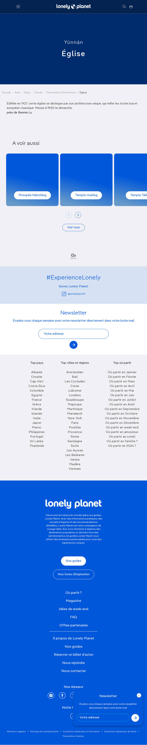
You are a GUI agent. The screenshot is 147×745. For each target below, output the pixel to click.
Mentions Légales (16, 732)
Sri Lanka (36, 441)
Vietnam (75, 469)
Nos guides (73, 561)
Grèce (36, 404)
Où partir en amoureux (122, 432)
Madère (75, 464)
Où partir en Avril (122, 386)
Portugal (36, 436)
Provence (75, 432)
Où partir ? (73, 593)
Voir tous (73, 227)
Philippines (37, 432)
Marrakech (74, 413)
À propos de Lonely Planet (73, 638)
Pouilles (75, 427)
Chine (27, 92)
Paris (75, 423)
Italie (37, 418)
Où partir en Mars (122, 381)
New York (75, 418)
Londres (75, 395)
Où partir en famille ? (122, 441)
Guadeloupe (75, 400)
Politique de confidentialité (44, 732)
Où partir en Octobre (122, 413)
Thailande (36, 446)
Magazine (73, 601)
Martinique (75, 409)
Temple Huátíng (86, 195)
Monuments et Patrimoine (61, 92)
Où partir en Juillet (122, 400)
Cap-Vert (36, 381)
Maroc (37, 427)
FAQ (73, 617)
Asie (17, 92)
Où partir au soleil (122, 436)
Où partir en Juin (122, 395)
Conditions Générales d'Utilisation (81, 732)
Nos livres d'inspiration (73, 574)
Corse (74, 386)
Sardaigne (75, 441)
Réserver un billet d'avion (73, 654)
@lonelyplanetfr (76, 294)
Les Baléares (75, 455)
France (37, 400)
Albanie (36, 372)
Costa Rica (37, 386)
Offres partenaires (73, 625)
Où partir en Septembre (122, 409)
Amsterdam (74, 372)
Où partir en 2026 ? (122, 446)
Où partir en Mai (122, 390)
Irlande (37, 409)
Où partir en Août (122, 404)
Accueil (6, 92)
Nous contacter (73, 671)
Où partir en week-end (122, 427)
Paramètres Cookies (73, 736)
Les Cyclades (75, 381)
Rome (75, 436)
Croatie (36, 377)
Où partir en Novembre (122, 418)
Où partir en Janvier (122, 372)
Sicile (75, 446)
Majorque (75, 404)
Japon (36, 423)
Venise (75, 459)
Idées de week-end (73, 609)
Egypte (36, 395)
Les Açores (75, 450)
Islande (36, 413)
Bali (75, 377)
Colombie (37, 390)
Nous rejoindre (73, 663)
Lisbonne (75, 390)
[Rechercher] (124, 6)
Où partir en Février (122, 377)
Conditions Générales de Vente (120, 732)
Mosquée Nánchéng (32, 195)
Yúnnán (73, 42)
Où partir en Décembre (122, 423)
